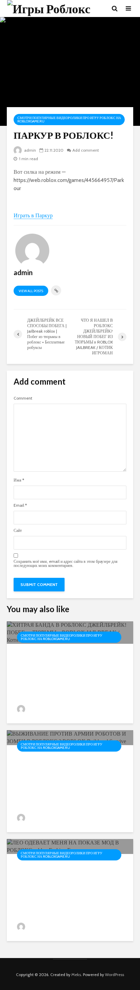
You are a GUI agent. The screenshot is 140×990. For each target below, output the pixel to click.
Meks (76, 974)
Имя (19, 480)
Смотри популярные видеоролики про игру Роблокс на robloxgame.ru (69, 119)
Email (20, 505)
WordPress (114, 974)
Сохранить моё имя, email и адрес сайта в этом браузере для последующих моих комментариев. (66, 563)
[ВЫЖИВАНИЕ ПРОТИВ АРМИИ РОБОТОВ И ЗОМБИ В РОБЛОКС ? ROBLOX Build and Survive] (70, 737)
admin (29, 150)
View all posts (31, 291)
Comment (23, 398)
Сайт (18, 530)
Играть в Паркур (33, 215)
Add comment (85, 150)
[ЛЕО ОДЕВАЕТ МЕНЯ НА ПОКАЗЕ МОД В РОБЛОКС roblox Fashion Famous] (70, 846)
